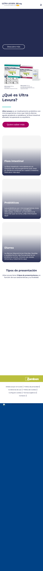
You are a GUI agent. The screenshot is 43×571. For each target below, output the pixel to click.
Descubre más (13, 47)
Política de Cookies (29, 390)
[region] (21, 329)
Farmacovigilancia (29, 393)
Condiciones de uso (14, 390)
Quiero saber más (15, 124)
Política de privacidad (31, 387)
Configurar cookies (15, 393)
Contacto (22, 396)
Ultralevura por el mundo (14, 387)
